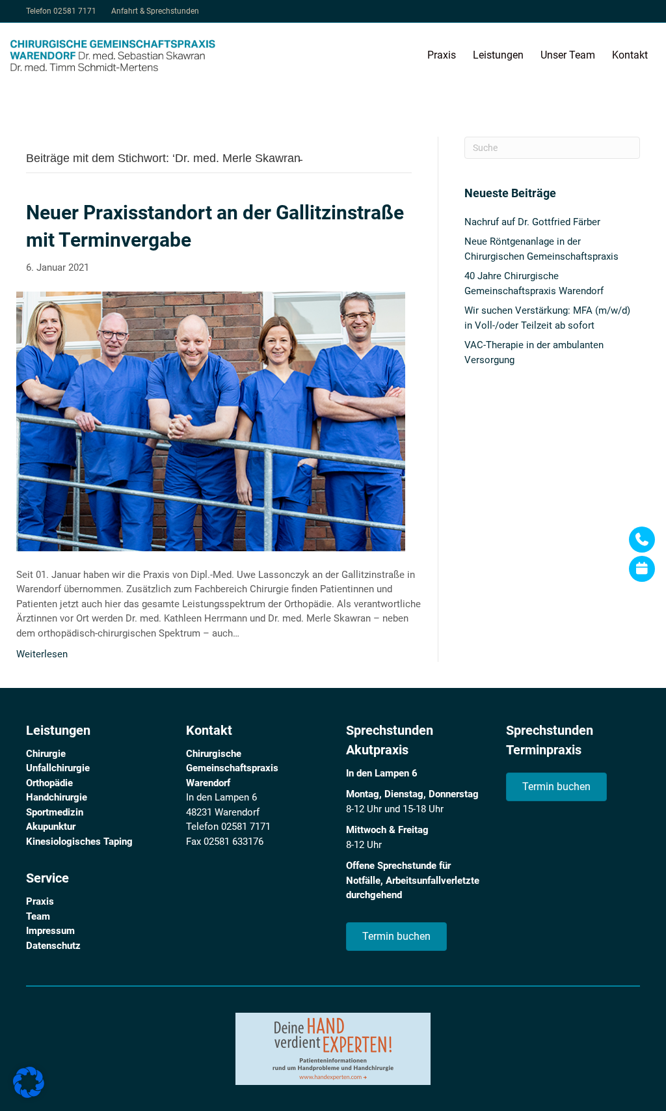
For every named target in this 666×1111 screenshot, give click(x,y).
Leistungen (498, 55)
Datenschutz (53, 946)
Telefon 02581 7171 (61, 11)
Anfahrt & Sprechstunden (155, 11)
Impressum (50, 931)
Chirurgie (46, 754)
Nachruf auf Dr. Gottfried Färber (532, 222)
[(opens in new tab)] (333, 1048)
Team (38, 916)
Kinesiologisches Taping (79, 841)
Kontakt (630, 55)
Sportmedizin (54, 812)
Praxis (441, 55)
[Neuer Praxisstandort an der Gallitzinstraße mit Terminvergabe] (210, 420)
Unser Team (567, 55)
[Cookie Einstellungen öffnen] (28, 1095)
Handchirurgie (56, 797)
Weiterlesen (42, 654)
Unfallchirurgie (58, 768)
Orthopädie (49, 783)
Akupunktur (50, 826)
